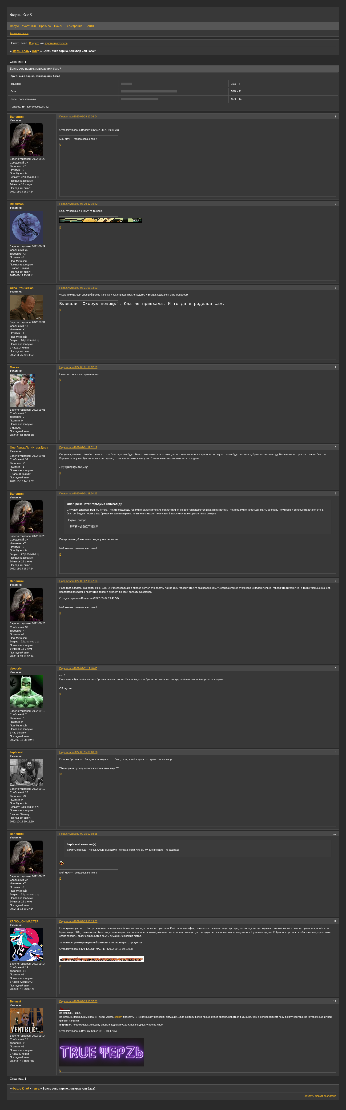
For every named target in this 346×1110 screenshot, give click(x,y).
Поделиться (66, 116)
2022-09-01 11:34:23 (85, 493)
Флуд (36, 51)
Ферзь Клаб (20, 51)
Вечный (15, 1001)
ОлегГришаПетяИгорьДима (29, 447)
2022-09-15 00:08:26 (85, 752)
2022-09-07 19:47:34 (85, 581)
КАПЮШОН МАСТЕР (24, 921)
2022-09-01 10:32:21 (85, 367)
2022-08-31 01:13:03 (85, 287)
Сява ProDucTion (21, 288)
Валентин (17, 116)
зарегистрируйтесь (56, 43)
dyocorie (16, 668)
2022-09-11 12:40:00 (85, 668)
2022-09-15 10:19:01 (85, 921)
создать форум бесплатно (320, 1095)
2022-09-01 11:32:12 (85, 447)
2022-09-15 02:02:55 (85, 833)
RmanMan (17, 204)
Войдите (34, 43)
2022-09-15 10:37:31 (85, 1001)
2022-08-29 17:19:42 (85, 203)
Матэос (15, 367)
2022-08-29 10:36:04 (85, 116)
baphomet (16, 752)
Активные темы (19, 33)
